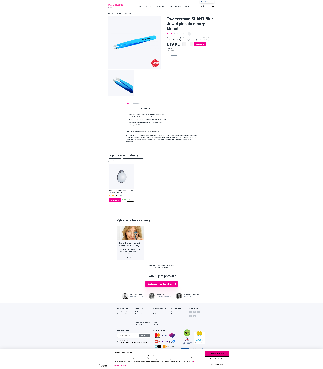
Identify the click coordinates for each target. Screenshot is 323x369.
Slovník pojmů (156, 315)
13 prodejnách (174, 51)
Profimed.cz (111, 13)
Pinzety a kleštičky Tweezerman (133, 160)
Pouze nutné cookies (217, 364)
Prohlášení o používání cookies (142, 322)
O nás (172, 311)
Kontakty (173, 318)
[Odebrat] (184, 44)
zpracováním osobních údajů (134, 342)
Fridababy (155, 322)
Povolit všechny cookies (217, 353)
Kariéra (172, 315)
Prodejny (186, 6)
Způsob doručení (139, 313)
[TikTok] (190, 316)
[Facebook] (190, 312)
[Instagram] (194, 312)
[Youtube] (198, 312)
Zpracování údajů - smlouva (141, 315)
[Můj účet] (206, 6)
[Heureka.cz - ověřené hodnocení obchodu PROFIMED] (199, 337)
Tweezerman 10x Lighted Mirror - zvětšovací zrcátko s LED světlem (118, 191)
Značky (155, 313)
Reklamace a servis (157, 318)
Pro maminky (160, 6)
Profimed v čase (175, 313)
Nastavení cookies (139, 324)
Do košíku (199, 44)
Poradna (178, 6)
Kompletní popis (205, 39)
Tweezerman (174, 55)
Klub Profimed (156, 320)
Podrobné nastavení (120, 365)
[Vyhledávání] (201, 6)
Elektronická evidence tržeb (142, 320)
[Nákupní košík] (209, 6)
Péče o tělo (148, 6)
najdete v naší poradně (167, 265)
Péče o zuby (138, 6)
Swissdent (155, 324)
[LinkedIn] (194, 316)
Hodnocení (137, 103)
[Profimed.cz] (115, 6)
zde (194, 361)
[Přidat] (191, 44)
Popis (128, 103)
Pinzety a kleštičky (127, 13)
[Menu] (213, 6)
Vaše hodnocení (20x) (180, 33)
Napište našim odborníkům (159, 284)
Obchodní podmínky (140, 311)
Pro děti (169, 6)
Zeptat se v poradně (122, 313)
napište (166, 267)
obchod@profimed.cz (122, 311)
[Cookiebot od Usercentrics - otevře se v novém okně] (103, 365)
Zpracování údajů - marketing (142, 318)
